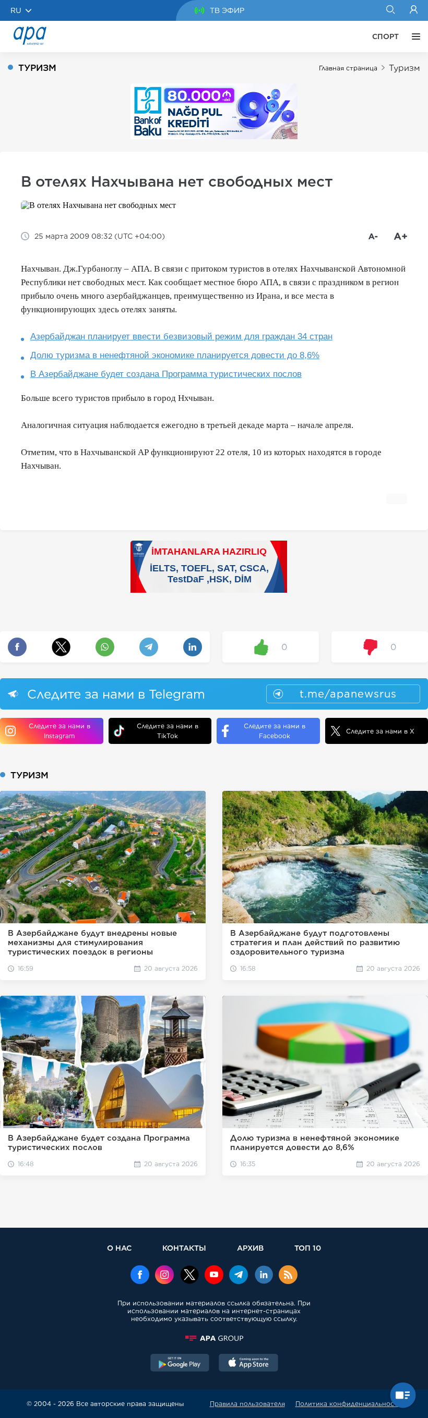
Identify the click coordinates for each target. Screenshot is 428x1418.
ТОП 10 (307, 1247)
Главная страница (348, 68)
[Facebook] (139, 1275)
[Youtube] (214, 1275)
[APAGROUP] (214, 1338)
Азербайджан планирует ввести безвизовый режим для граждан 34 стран (181, 336)
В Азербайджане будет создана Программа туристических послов (166, 374)
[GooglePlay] (180, 1364)
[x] (189, 1275)
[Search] (390, 10)
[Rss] (288, 1275)
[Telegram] (238, 1275)
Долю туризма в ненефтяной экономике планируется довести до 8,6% (174, 355)
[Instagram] (164, 1275)
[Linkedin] (263, 1275)
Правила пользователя (247, 1404)
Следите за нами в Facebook (274, 731)
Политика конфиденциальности (348, 1404)
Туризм (404, 68)
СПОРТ (385, 36)
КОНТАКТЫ (184, 1247)
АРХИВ (250, 1247)
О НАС (119, 1247)
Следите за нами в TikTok (167, 731)
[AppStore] (248, 1364)
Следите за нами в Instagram (59, 731)
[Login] (414, 10)
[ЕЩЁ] (413, 36)
